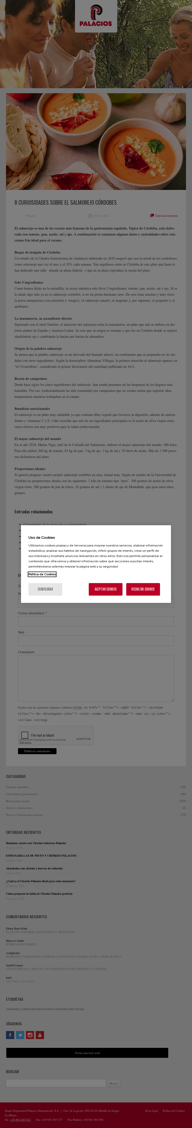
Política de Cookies (42, 574)
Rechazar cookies (143, 589)
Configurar (45, 589)
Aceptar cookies (105, 589)
